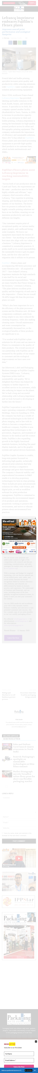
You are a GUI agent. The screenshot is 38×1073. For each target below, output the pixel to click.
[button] (19, 1070)
